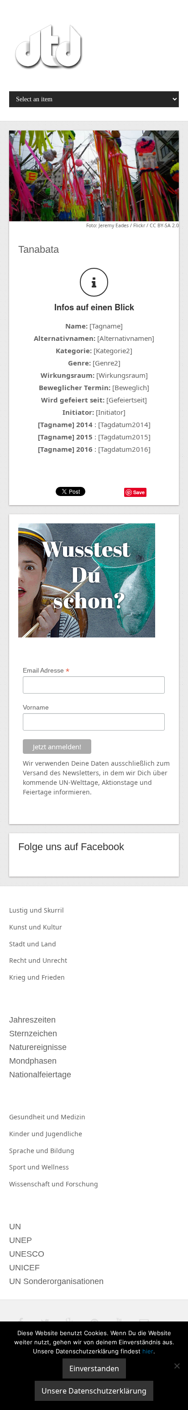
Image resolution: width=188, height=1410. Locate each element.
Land (48, 944)
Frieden (53, 977)
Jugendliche (64, 1133)
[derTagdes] (47, 48)
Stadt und (25, 944)
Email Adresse (46, 670)
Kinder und (27, 1133)
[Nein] (176, 1365)
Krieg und (25, 977)
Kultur (52, 927)
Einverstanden (94, 1368)
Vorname (36, 707)
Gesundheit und (35, 1116)
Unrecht (54, 960)
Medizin (73, 1116)
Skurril (54, 910)
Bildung (62, 1150)
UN (63, 782)
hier (147, 1351)
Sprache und (29, 1150)
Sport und (25, 1167)
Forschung (82, 1184)
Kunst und (26, 927)
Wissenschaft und (37, 1184)
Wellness (55, 1167)
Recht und (25, 960)
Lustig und (26, 910)
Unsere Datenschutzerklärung (94, 1391)
